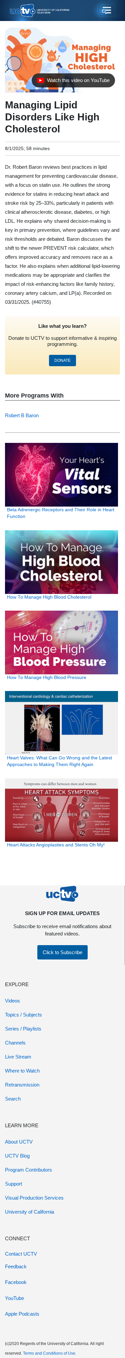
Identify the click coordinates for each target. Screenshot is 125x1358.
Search (13, 1099)
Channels (15, 1043)
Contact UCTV (21, 1254)
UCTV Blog (17, 1156)
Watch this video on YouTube (73, 82)
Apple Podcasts (22, 1314)
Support (13, 1184)
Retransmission (22, 1085)
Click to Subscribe (62, 952)
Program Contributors (28, 1170)
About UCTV (19, 1142)
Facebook (16, 1282)
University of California (29, 1212)
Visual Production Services (34, 1198)
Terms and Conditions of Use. (49, 1353)
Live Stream (18, 1057)
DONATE (62, 360)
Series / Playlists (23, 1029)
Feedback (16, 1266)
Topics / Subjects (23, 1014)
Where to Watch (22, 1071)
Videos (12, 1000)
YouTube (14, 1298)
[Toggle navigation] (106, 10)
